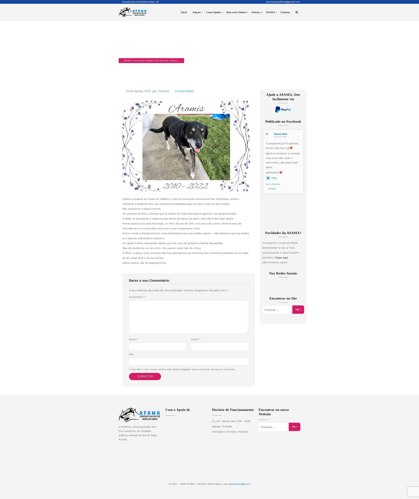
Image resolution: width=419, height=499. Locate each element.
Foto (274, 178)
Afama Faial (280, 134)
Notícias (256, 12)
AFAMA (270, 12)
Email (195, 339)
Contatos (285, 12)
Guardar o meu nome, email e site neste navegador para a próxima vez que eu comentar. (183, 369)
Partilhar (272, 189)
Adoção (196, 12)
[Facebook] (136, 445)
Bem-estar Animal (236, 12)
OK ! (298, 309)
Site (131, 354)
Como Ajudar (213, 12)
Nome (133, 339)
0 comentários (184, 91)
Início (184, 12)
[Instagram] (143, 445)
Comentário (137, 297)
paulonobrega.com (239, 483)
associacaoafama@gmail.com (283, 1)
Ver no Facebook (273, 184)
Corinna (164, 91)
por (154, 91)
